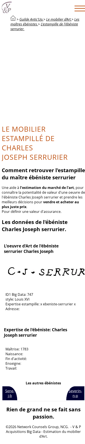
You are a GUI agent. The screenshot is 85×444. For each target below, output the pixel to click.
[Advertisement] (42, 77)
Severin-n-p (75, 393)
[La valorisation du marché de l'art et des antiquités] (13, 19)
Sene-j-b (9, 393)
